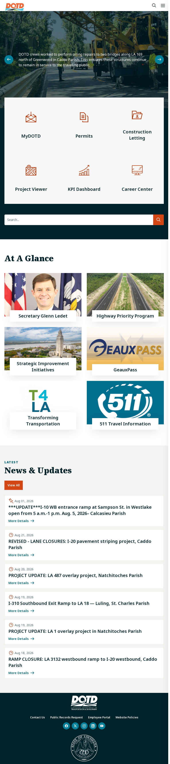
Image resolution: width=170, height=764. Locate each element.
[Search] (154, 5)
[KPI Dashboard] (84, 177)
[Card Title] (42, 297)
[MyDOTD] (31, 124)
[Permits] (84, 124)
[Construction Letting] (137, 124)
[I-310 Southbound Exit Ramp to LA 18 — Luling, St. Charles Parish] (84, 604)
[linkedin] (93, 725)
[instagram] (84, 725)
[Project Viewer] (31, 177)
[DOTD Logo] (14, 7)
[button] (162, 5)
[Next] (159, 59)
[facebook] (66, 725)
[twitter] (75, 725)
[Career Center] (137, 177)
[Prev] (8, 59)
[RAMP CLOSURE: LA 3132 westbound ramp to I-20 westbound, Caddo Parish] (84, 663)
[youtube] (101, 725)
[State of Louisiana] (84, 748)
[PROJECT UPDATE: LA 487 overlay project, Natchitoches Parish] (84, 576)
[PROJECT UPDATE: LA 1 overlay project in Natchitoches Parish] (84, 632)
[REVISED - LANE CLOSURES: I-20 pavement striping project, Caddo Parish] (84, 545)
